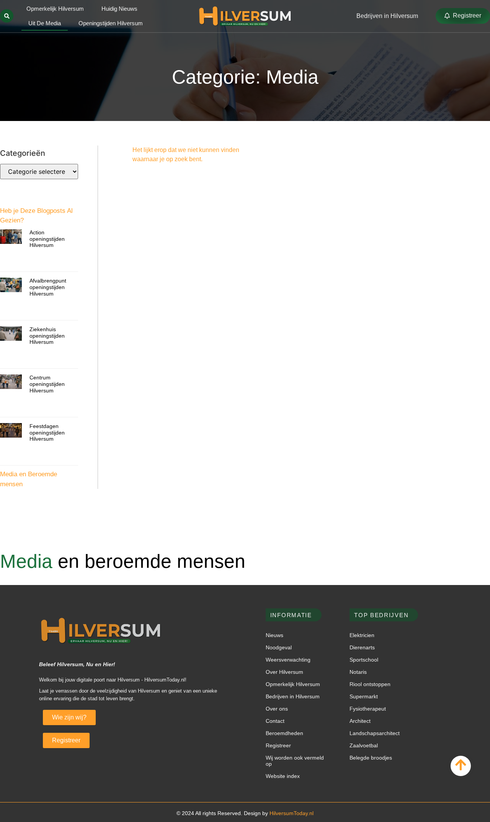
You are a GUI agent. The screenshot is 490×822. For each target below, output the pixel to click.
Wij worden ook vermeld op (295, 761)
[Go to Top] (460, 764)
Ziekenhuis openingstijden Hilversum (47, 335)
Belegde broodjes (371, 758)
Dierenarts (362, 647)
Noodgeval (279, 647)
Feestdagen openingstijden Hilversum (47, 432)
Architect (360, 721)
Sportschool (364, 660)
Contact (275, 721)
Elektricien (362, 635)
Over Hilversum (284, 672)
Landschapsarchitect (375, 733)
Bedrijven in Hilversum (293, 696)
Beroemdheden (284, 733)
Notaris (358, 672)
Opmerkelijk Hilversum (55, 8)
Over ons (277, 709)
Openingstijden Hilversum (110, 23)
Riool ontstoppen (370, 684)
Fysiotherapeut (368, 709)
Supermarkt (364, 696)
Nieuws (274, 635)
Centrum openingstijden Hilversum (47, 384)
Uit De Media (44, 23)
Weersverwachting (288, 660)
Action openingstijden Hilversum (47, 238)
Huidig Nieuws (119, 8)
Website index (283, 776)
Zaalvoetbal (364, 745)
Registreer (278, 745)
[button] (6, 16)
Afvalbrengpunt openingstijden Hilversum (47, 287)
